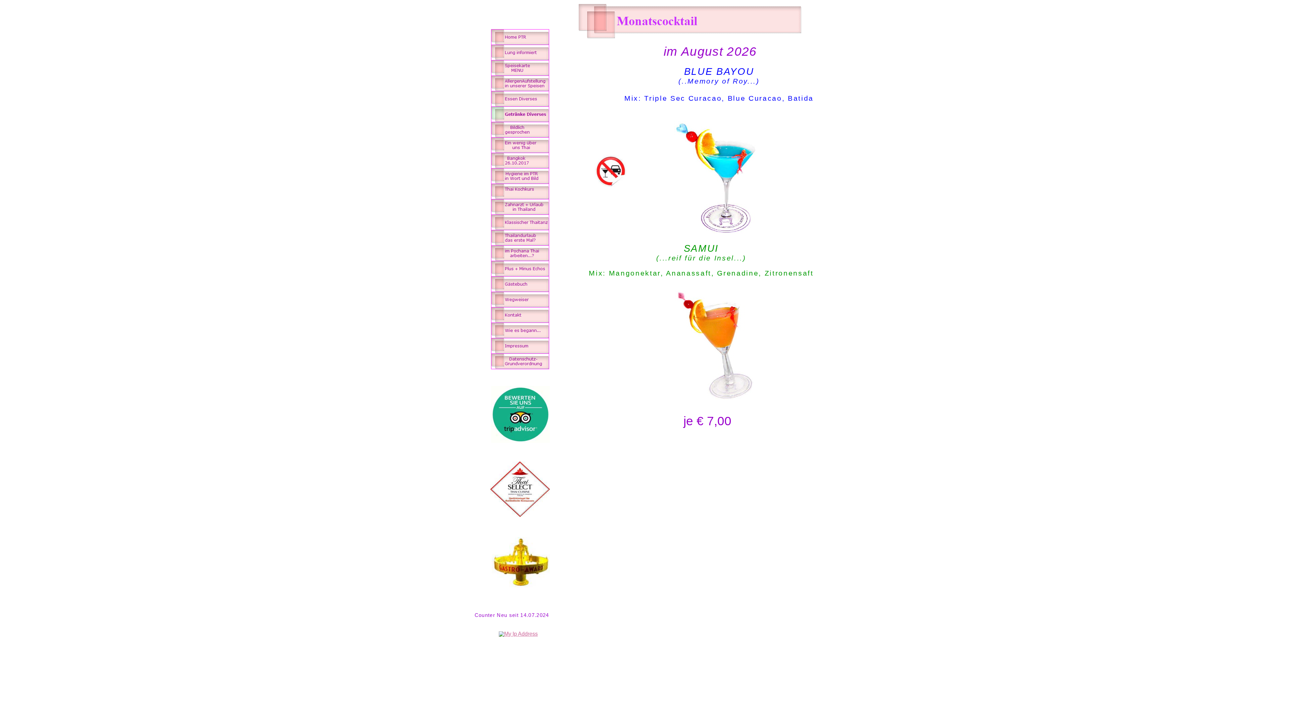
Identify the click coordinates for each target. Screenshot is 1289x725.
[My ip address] (518, 634)
